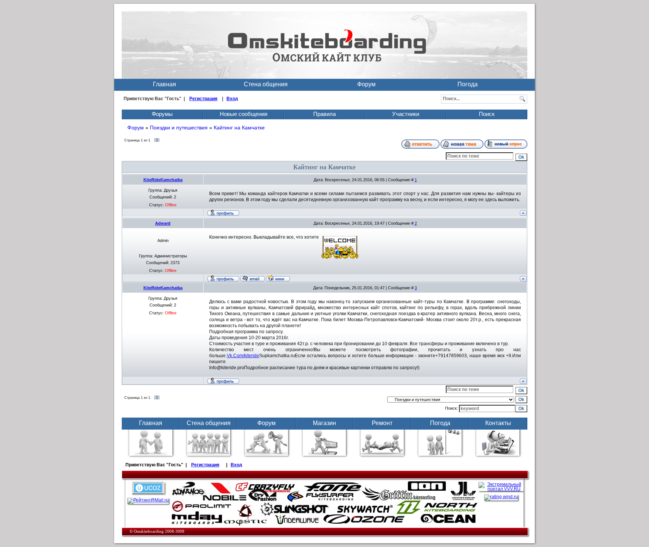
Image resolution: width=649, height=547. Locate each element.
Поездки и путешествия (179, 128)
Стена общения (266, 84)
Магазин (324, 423)
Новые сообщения (243, 114)
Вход (232, 98)
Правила (324, 114)
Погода (467, 84)
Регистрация (203, 98)
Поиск (487, 114)
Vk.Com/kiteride (243, 355)
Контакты (498, 423)
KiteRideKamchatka (163, 179)
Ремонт (382, 423)
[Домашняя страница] (278, 278)
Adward (163, 223)
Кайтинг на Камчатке (239, 128)
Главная (164, 84)
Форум (366, 84)
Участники (405, 114)
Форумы (162, 114)
